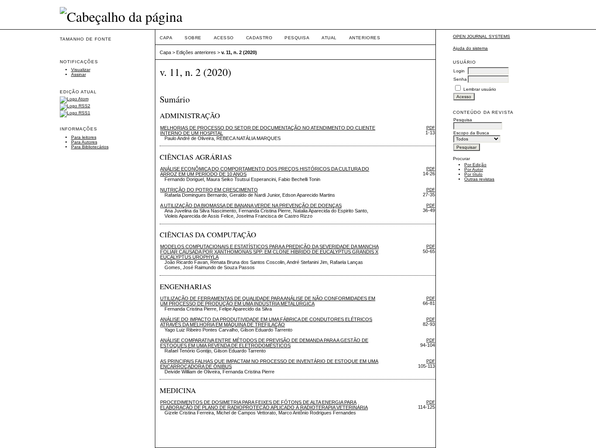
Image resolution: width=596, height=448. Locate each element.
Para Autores (84, 142)
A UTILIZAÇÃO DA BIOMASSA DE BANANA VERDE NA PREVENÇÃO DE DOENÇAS (251, 205)
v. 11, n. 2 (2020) (239, 52)
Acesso (224, 37)
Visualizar (80, 69)
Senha (460, 79)
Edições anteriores (196, 52)
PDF (430, 127)
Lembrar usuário (479, 89)
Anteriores (364, 37)
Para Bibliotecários (90, 146)
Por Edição (475, 164)
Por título (473, 174)
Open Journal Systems (481, 36)
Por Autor (473, 169)
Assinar (78, 74)
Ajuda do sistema (470, 48)
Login (459, 70)
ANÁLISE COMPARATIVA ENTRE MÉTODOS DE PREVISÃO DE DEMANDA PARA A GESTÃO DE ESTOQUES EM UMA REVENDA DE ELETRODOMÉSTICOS (264, 343)
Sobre (193, 37)
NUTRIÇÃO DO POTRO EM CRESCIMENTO (209, 189)
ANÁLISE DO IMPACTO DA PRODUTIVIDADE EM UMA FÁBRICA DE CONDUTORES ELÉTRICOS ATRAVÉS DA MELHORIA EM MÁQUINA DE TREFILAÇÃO (266, 322)
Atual (329, 37)
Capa (166, 37)
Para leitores (83, 137)
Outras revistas (479, 179)
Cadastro (259, 37)
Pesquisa (296, 37)
